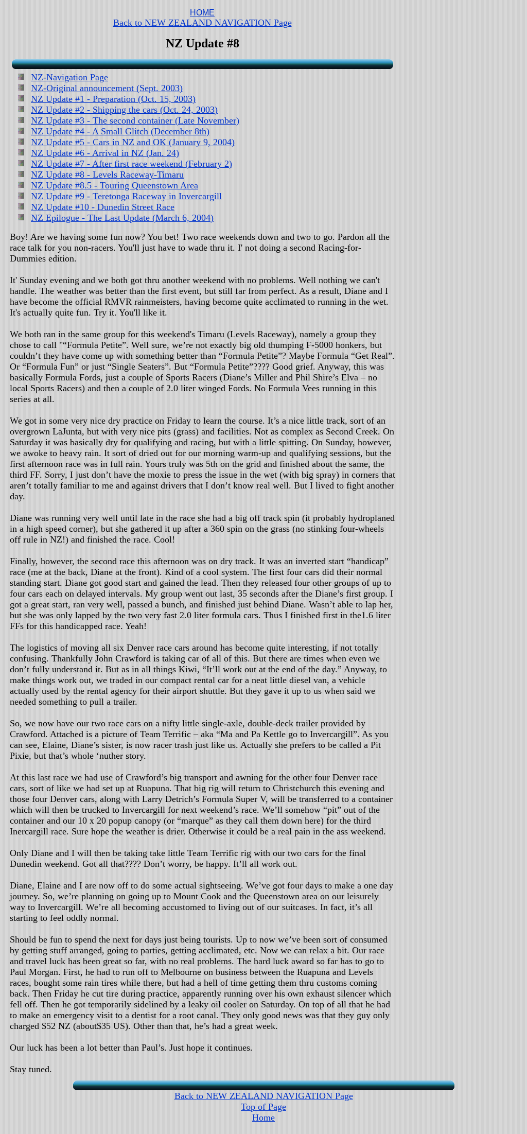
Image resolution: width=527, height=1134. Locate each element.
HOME (202, 12)
